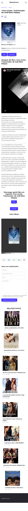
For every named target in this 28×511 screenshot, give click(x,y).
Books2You (14, 2)
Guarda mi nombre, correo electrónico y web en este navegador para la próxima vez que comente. (15, 296)
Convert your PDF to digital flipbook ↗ (19, 253)
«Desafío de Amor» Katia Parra (14, 487)
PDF (14, 202)
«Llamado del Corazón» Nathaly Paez (14, 465)
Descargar (12, 54)
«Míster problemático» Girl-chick (14, 328)
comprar (14, 208)
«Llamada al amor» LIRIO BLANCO (14, 443)
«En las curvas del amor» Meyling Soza (14, 372)
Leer (4, 54)
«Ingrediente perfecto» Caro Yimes (14, 350)
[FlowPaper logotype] (7, 252)
